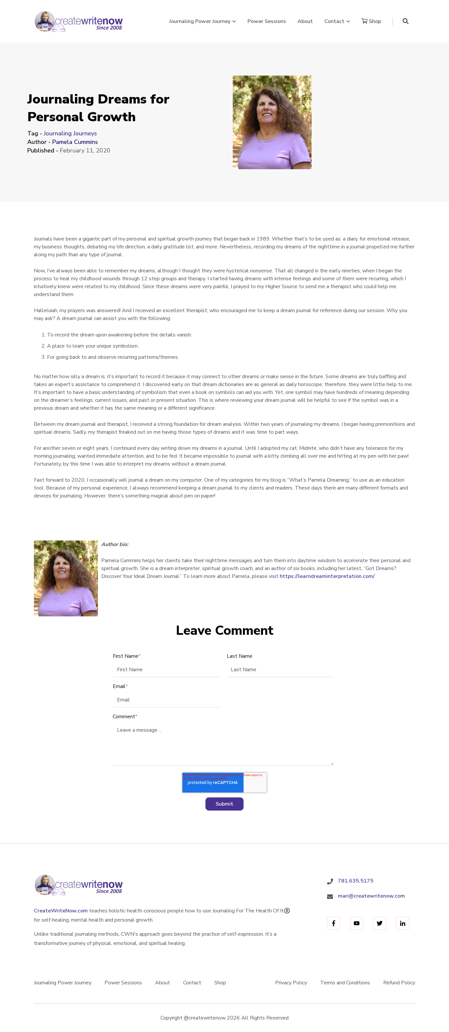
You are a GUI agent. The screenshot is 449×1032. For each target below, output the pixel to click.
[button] (406, 21)
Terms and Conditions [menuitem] (345, 982)
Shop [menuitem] (220, 982)
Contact (334, 21)
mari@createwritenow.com (371, 896)
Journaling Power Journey (199, 21)
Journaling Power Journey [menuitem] (62, 982)
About (305, 21)
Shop (374, 21)
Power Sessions (267, 21)
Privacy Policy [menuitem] (291, 982)
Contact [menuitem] (192, 982)
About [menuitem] (162, 982)
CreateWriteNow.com (61, 910)
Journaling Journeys (70, 133)
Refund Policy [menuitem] (399, 982)
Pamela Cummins (75, 142)
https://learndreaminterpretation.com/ (327, 576)
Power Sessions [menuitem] (123, 982)
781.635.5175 (355, 880)
